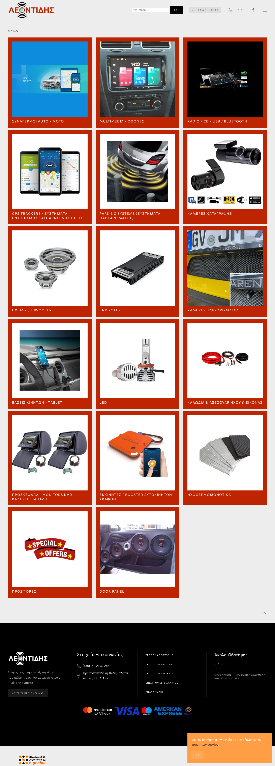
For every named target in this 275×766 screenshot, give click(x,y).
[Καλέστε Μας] (230, 10)
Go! (176, 9)
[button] (265, 10)
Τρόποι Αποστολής (159, 655)
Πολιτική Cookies (226, 678)
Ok (197, 754)
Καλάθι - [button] (208, 9)
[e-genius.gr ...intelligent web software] (31, 759)
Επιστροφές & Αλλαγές (162, 682)
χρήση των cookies (204, 744)
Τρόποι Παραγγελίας (160, 673)
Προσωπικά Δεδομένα (250, 674)
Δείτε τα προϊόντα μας (28, 693)
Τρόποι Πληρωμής (159, 664)
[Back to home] (31, 10)
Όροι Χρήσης (223, 674)
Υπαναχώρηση (156, 691)
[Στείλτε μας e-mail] (240, 10)
